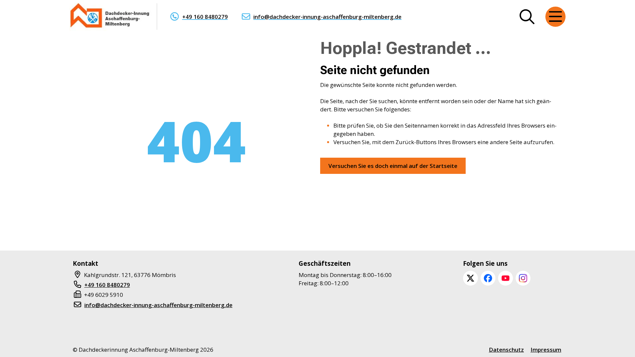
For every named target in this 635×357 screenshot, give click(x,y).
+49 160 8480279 (205, 16)
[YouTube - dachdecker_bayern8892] (505, 278)
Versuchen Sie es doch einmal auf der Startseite (392, 166)
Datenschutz (506, 349)
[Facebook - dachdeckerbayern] (488, 278)
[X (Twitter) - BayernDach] (470, 278)
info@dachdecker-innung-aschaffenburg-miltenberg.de (327, 16)
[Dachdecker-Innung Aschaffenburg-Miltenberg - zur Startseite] (110, 16)
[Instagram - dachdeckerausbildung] (523, 278)
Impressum (545, 349)
